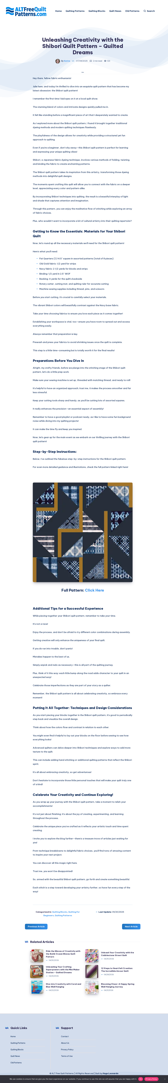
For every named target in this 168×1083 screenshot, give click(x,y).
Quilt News (115, 11)
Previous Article (36, 926)
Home (58, 11)
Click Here (94, 590)
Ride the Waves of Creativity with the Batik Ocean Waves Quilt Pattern (63, 954)
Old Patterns (132, 11)
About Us (65, 1043)
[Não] (164, 1079)
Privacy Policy (67, 1049)
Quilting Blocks (96, 11)
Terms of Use (67, 1056)
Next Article (131, 926)
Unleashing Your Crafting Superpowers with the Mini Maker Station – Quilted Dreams (63, 970)
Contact (65, 1036)
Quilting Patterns (75, 11)
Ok (141, 1079)
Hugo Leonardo (110, 1073)
